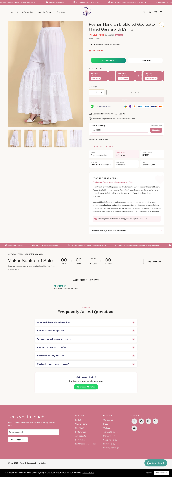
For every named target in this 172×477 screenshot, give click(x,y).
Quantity (93, 87)
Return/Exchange (111, 448)
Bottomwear (80, 432)
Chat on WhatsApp (87, 387)
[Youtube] (134, 428)
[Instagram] (148, 421)
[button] (161, 12)
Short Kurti (79, 428)
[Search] (144, 12)
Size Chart (146, 60)
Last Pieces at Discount (85, 444)
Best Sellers (80, 440)
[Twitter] (155, 421)
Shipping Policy (110, 440)
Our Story (61, 12)
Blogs (105, 424)
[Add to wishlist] (161, 24)
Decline (149, 473)
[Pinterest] (134, 421)
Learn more (88, 472)
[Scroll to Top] (167, 464)
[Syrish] (86, 12)
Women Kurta (81, 424)
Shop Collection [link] (154, 261)
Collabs (106, 428)
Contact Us (108, 420)
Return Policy (109, 444)
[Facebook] (141, 421)
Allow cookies (161, 473)
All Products (80, 436)
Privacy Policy (109, 436)
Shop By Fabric (44, 12)
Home (10, 12)
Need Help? (109, 60)
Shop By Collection (25, 12)
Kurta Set (79, 420)
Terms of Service (110, 432)
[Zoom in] (78, 26)
